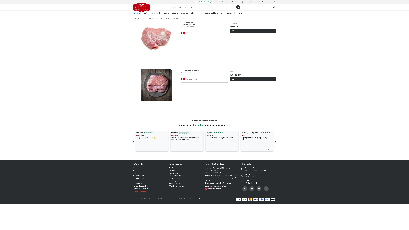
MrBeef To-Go (231, 2)
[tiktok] (266, 188)
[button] (133, 141)
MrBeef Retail (138, 176)
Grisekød (184, 13)
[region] (204, 141)
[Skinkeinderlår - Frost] (156, 92)
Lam (199, 13)
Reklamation (174, 173)
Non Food (230, 13)
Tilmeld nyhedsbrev (176, 184)
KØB (232, 31)
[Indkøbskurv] (273, 7)
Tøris (240, 13)
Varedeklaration (175, 176)
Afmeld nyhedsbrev (176, 186)
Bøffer (146, 13)
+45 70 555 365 (250, 177)
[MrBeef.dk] (141, 7)
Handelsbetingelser (140, 186)
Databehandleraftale (141, 189)
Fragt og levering (175, 181)
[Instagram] (259, 188)
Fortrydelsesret (139, 184)
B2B (258, 2)
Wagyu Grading (175, 178)
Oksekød (156, 13)
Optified (192, 199)
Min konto (272, 2)
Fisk (192, 13)
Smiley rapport (201, 199)
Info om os (137, 173)
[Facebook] (244, 188)
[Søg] (238, 7)
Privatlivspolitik (138, 181)
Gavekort (219, 2)
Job (263, 2)
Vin (222, 13)
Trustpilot (172, 168)
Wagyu (175, 13)
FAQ (241, 2)
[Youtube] (251, 188)
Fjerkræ (166, 13)
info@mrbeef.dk (251, 183)
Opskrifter (249, 2)
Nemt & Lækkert (211, 13)
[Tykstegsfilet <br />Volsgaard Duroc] (156, 44)
